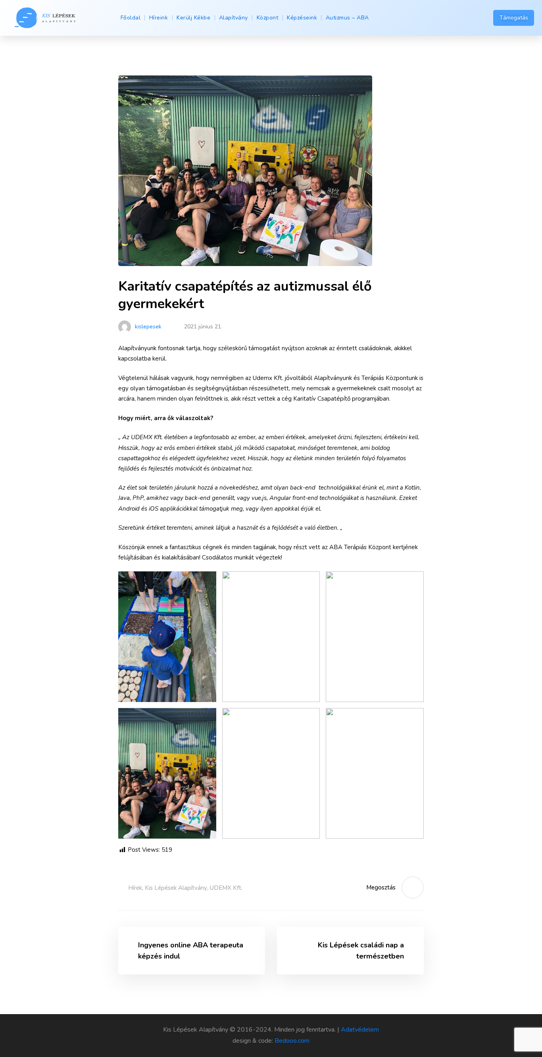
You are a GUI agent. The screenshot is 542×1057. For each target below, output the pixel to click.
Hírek (135, 888)
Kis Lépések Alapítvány (176, 888)
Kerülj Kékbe (193, 17)
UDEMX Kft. (226, 888)
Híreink (158, 17)
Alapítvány (233, 17)
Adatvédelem (360, 1029)
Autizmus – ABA (347, 17)
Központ (268, 17)
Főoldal (131, 17)
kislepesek (147, 326)
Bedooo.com (292, 1040)
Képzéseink (302, 17)
